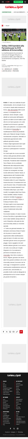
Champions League (7, 388)
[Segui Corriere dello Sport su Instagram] (18, 429)
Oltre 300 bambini (13, 110)
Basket (17, 386)
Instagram (13, 432)
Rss (17, 405)
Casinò (17, 424)
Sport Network (6, 407)
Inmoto (4, 402)
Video (17, 413)
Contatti (5, 413)
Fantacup (5, 408)
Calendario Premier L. (21, 422)
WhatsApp (20, 432)
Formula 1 (18, 383)
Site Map (18, 407)
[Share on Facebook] (3, 331)
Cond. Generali (6, 423)
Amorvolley (8, 69)
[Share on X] (6, 331)
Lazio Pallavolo (7, 71)
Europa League (6, 389)
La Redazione (6, 415)
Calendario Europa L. (21, 421)
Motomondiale (19, 385)
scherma (18, 197)
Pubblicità (18, 404)
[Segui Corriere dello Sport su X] (14, 429)
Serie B (4, 386)
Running (18, 389)
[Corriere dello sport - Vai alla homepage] (14, 7)
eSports (18, 392)
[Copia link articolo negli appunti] (17, 331)
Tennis (17, 388)
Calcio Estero (6, 392)
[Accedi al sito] (25, 2)
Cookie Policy (6, 420)
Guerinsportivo (6, 405)
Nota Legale (6, 417)
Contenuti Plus (6, 12)
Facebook (7, 432)
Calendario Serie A (20, 417)
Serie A (4, 385)
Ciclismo (18, 394)
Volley (7, 25)
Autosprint (5, 401)
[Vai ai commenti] (21, 331)
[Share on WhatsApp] (10, 331)
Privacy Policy (6, 421)
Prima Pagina (19, 401)
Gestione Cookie (7, 418)
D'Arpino (15, 69)
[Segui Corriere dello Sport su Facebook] (10, 429)
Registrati (18, 408)
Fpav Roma (16, 71)
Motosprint (5, 404)
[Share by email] (13, 331)
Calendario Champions (18, 419)
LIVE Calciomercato (19, 12)
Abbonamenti (19, 399)
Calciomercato (6, 394)
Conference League (7, 391)
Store (17, 402)
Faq (4, 424)
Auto (4, 399)
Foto (17, 415)
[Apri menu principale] (3, 2)
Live (8, 2)
